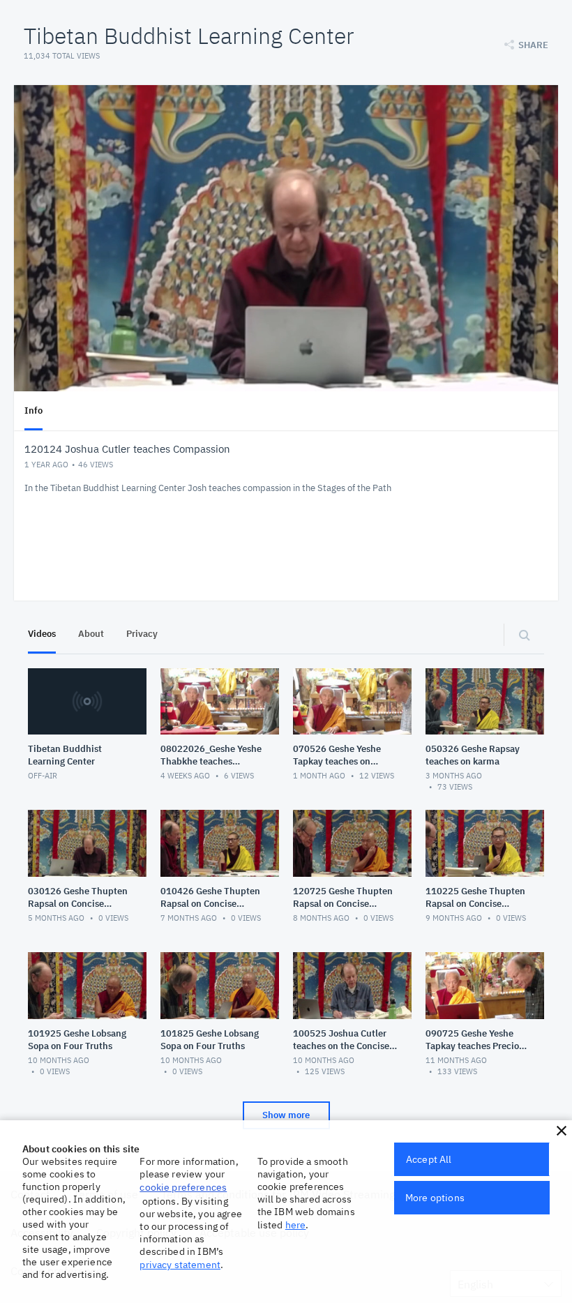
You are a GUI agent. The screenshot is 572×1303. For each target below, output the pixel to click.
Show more (286, 1115)
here (295, 1225)
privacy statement (180, 1264)
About (91, 634)
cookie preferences (183, 1187)
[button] (561, 1131)
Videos (42, 634)
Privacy (142, 634)
